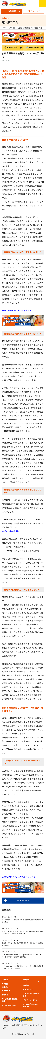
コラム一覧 (11, 28)
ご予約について (33, 11)
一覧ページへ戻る (23, 900)
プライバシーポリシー (31, 1000)
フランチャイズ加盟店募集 (31, 995)
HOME (4, 28)
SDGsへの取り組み (9, 1005)
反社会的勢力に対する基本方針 (31, 1005)
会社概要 (26, 980)
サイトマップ (28, 989)
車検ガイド (6, 987)
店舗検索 (12, 11)
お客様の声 (6, 990)
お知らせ (5, 995)
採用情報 (26, 985)
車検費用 (5, 984)
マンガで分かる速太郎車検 (10, 1000)
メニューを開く (42, 3)
